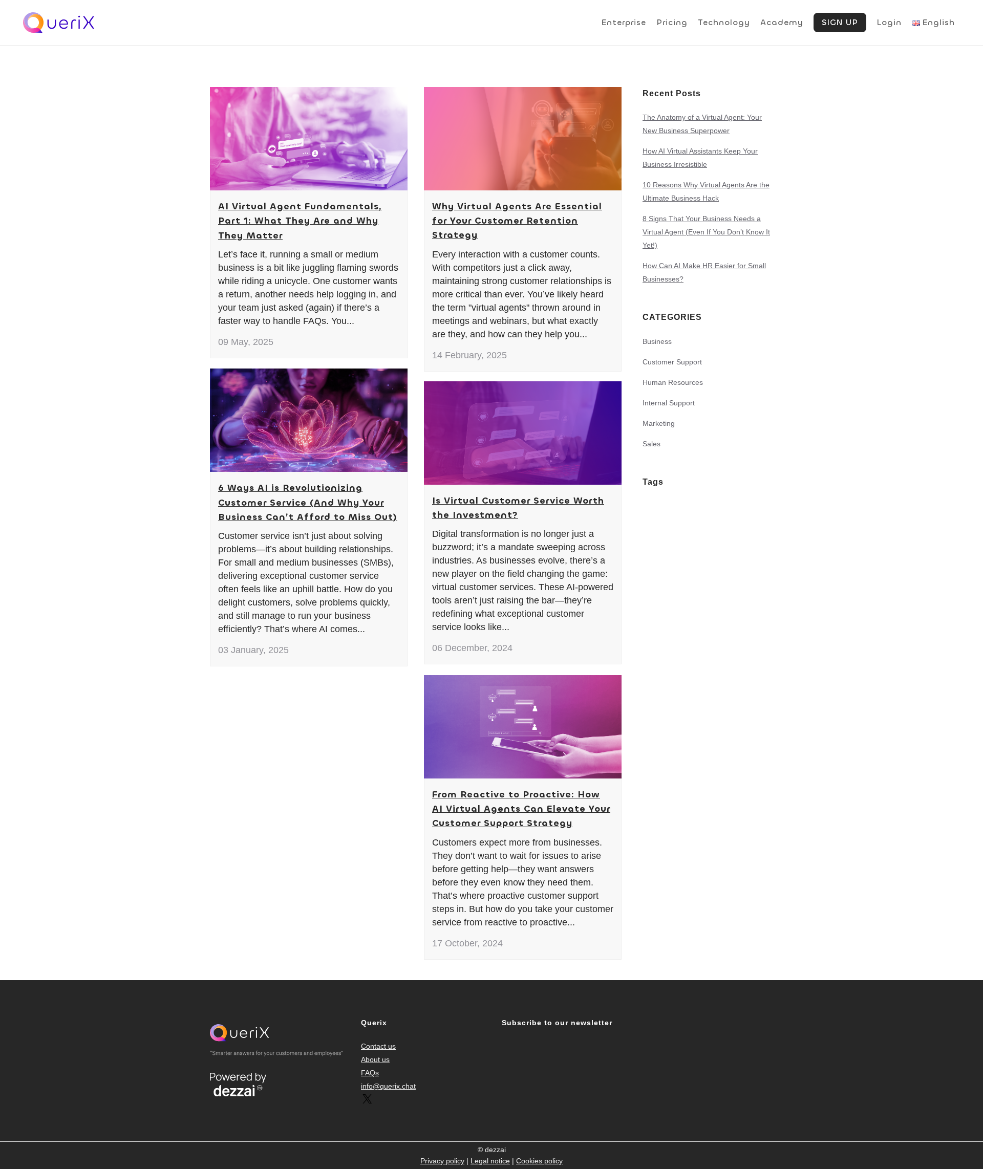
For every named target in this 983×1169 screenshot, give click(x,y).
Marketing (659, 423)
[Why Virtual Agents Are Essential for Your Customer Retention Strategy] (523, 138)
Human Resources (673, 382)
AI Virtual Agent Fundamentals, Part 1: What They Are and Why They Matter (300, 221)
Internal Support (669, 403)
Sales (651, 444)
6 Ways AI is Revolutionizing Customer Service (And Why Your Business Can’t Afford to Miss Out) (307, 502)
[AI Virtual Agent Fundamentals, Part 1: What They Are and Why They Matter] (309, 138)
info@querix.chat (388, 1086)
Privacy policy (442, 1161)
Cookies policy (539, 1161)
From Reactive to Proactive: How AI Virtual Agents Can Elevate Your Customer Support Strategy (521, 809)
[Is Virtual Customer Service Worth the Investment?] (523, 433)
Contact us (378, 1046)
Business (657, 341)
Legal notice (490, 1161)
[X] (367, 1102)
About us (375, 1059)
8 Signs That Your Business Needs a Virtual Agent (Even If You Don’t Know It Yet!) (706, 231)
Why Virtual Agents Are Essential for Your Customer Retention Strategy (517, 221)
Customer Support (672, 362)
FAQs (370, 1073)
